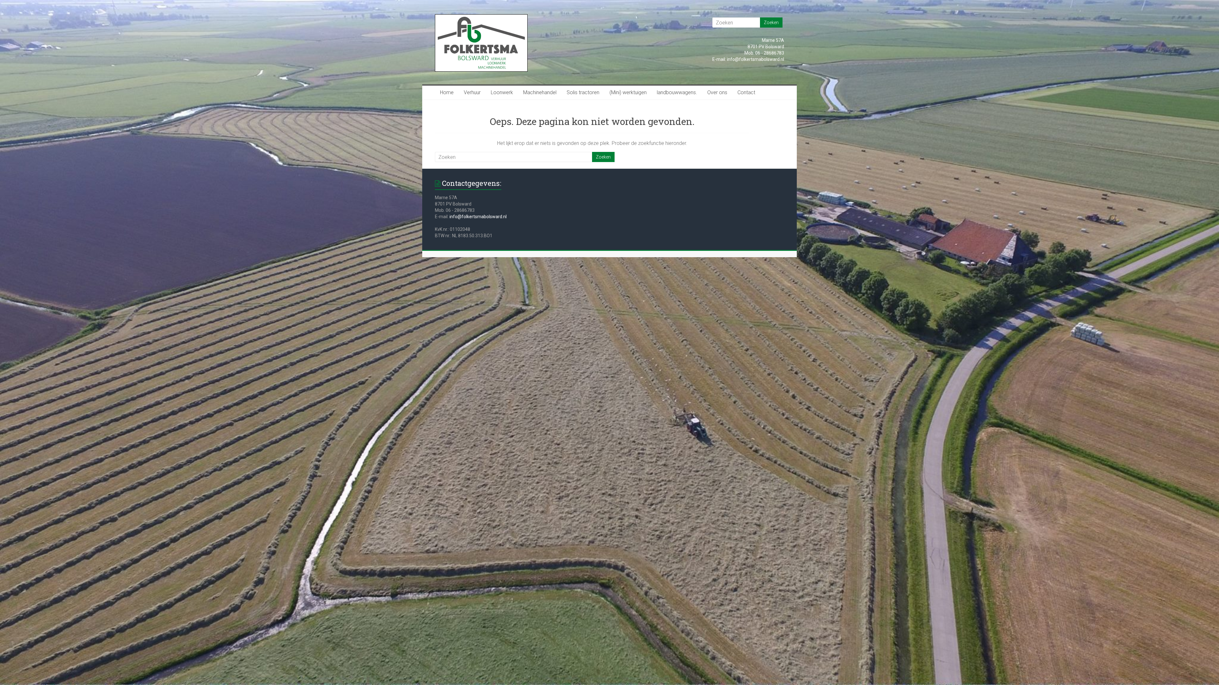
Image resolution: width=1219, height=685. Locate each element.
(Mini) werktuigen (628, 92)
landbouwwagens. (677, 92)
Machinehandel (539, 92)
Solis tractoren (583, 92)
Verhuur (472, 92)
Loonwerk (502, 92)
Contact (746, 92)
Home (447, 92)
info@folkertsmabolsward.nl (478, 216)
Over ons (717, 92)
